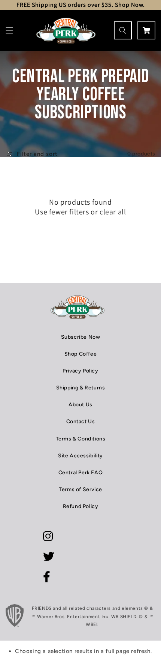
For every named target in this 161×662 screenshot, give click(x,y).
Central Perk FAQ (80, 472)
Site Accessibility (80, 455)
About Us (80, 404)
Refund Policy (80, 506)
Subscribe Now (80, 337)
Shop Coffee (80, 354)
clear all (113, 212)
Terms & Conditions (81, 439)
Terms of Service (80, 489)
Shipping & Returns (80, 388)
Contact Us (80, 421)
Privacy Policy (80, 371)
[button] (9, 30)
